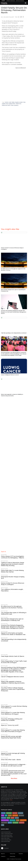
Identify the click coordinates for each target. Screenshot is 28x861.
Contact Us (3, 856)
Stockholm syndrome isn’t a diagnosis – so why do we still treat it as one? (13, 765)
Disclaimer (21, 853)
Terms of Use (12, 853)
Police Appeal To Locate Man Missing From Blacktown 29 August (13, 713)
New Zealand (4, 822)
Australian (15, 813)
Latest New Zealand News (7, 836)
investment (21, 822)
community (20, 813)
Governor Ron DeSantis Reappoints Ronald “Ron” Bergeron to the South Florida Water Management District (12, 627)
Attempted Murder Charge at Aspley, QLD (13, 577)
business (10, 822)
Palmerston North (6, 105)
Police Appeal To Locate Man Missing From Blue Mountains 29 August (13, 730)
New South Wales (5, 820)
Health (17, 820)
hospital (17, 102)
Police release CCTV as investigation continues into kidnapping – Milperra (12, 557)
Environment (12, 820)
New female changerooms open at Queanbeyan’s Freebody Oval (12, 619)
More (11, 799)
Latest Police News (5, 838)
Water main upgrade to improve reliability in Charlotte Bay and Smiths (13, 682)
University (3, 817)
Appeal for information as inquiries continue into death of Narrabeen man (13, 633)
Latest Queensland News (6, 835)
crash (10, 102)
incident (21, 102)
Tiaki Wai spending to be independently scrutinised (13, 640)
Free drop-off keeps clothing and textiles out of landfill (11, 719)
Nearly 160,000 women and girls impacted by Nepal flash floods (11, 737)
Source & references (20, 67)
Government (8, 813)
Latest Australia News (6, 832)
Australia (3, 813)
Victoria (9, 815)
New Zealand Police (10, 103)
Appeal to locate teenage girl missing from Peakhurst (13, 754)
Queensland (21, 815)
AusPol (12, 817)
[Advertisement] (14, 85)
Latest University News (6, 839)
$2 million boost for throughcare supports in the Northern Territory (11, 607)
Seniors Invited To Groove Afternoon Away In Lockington (12, 583)
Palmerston (18, 103)
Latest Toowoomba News (7, 833)
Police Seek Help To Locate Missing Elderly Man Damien (12, 571)
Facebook (6, 848)
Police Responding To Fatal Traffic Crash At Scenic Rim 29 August (14, 661)
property (16, 105)
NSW (6, 815)
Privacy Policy (12, 856)
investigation (15, 822)
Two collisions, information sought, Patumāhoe (12, 590)
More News (14, 778)
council (8, 817)
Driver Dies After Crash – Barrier (11, 759)
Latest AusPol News (5, 841)
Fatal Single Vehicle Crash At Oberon (12, 656)
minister (17, 817)
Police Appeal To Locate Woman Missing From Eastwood (14, 706)
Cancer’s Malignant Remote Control (12, 676)
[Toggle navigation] (25, 3)
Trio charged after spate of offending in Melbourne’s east (13, 613)
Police (12, 105)
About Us (3, 853)
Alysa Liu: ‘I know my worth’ (10, 725)
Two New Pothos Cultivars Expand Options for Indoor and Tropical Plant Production (13, 689)
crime (2, 825)
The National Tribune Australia (15, 858)
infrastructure (23, 820)
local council (15, 815)
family (13, 102)
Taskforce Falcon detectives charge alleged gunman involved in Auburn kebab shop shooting (12, 564)
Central (6, 102)
